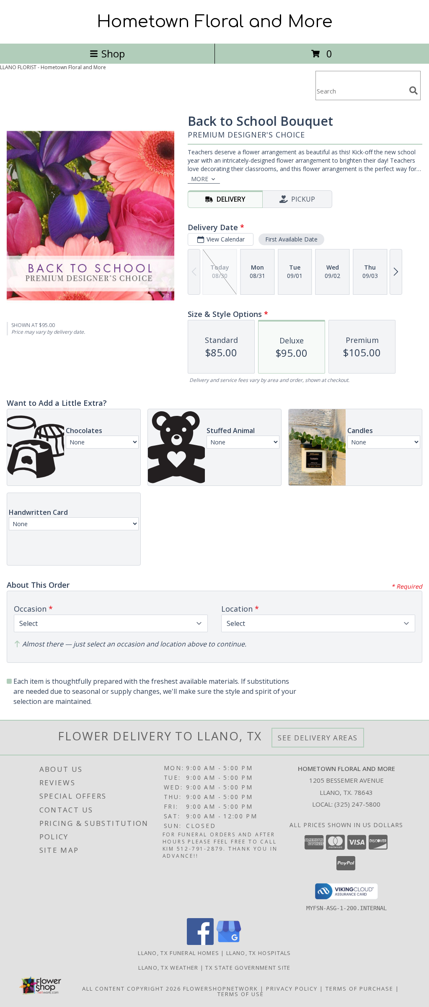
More (199, 179)
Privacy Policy (292, 988)
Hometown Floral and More (215, 22)
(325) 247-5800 (357, 804)
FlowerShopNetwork (220, 988)
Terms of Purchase (359, 988)
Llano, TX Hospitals (258, 953)
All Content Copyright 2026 (131, 988)
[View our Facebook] (200, 943)
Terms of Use (240, 994)
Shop (113, 53)
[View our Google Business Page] (228, 943)
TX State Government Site (247, 967)
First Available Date (291, 239)
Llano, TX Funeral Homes (178, 953)
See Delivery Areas (318, 737)
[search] (413, 90)
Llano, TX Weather (168, 967)
